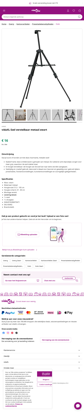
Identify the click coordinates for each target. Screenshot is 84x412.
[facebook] (4, 333)
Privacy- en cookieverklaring (14, 405)
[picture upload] (57, 234)
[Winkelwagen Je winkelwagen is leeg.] (80, 10)
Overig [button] (5, 261)
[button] (42, 350)
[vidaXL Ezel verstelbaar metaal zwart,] (42, 69)
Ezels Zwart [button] (39, 266)
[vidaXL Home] (36, 10)
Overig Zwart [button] (16, 261)
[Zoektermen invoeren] (79, 16)
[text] (5, 141)
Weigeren (46, 379)
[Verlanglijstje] (73, 10)
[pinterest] (12, 333)
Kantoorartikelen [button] (31, 261)
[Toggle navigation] (4, 10)
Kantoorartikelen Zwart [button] (49, 261)
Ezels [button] (29, 266)
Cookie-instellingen (46, 384)
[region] (27, 389)
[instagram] (8, 333)
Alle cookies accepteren (46, 374)
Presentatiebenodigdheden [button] (70, 261)
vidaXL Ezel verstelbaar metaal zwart (24, 129)
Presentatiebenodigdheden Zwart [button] (14, 266)
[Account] (68, 10)
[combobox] (42, 16)
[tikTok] (16, 333)
